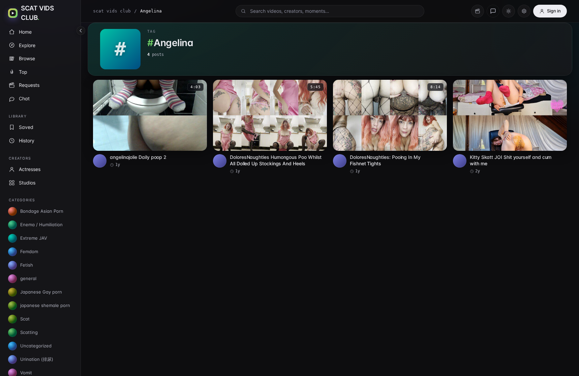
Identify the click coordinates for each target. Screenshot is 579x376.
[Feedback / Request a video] (493, 11)
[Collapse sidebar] (81, 30)
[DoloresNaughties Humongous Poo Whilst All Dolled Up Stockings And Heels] (270, 127)
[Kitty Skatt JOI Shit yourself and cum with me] (510, 127)
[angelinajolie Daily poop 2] (150, 124)
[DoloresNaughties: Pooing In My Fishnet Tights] (390, 127)
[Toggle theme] (508, 11)
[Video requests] (477, 11)
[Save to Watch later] (198, 87)
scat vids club (112, 10)
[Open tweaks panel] (524, 11)
